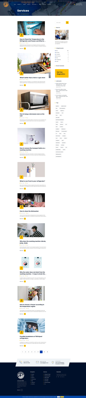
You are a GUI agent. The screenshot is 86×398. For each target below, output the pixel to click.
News (57, 57)
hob (66, 124)
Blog (40, 4)
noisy (64, 133)
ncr (56, 133)
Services (19, 4)
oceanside (63, 135)
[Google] (80, 1)
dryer (60, 115)
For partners (58, 54)
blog (56, 108)
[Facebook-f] (74, 1)
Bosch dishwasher (62, 108)
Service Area (34, 4)
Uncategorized (58, 59)
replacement (57, 142)
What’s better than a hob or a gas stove (32, 77)
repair (62, 140)
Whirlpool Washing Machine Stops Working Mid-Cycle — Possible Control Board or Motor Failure (61, 84)
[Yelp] (82, 1)
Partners (65, 138)
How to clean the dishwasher (29, 211)
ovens (61, 138)
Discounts (57, 52)
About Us (28, 4)
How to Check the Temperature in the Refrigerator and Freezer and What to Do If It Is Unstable (33, 40)
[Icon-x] (78, 1)
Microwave (57, 131)
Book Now (49, 4)
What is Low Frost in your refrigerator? (32, 181)
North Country (58, 135)
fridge (57, 124)
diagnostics (62, 110)
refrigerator (57, 140)
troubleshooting (58, 149)
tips (66, 147)
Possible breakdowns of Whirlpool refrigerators (31, 337)
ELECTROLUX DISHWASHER (59, 119)
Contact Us (44, 4)
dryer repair (57, 117)
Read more (33, 48)
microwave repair (64, 131)
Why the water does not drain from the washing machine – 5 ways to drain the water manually (32, 273)
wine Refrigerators (58, 156)
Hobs (56, 126)
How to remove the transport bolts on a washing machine (32, 149)
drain (56, 115)
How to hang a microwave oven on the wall (32, 115)
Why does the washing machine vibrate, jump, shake (33, 242)
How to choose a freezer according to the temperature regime (32, 305)
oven (56, 138)
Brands (24, 4)
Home (15, 4)
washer (64, 149)
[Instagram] (76, 1)
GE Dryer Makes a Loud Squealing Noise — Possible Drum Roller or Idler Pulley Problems (62, 96)
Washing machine (58, 154)
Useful (57, 61)
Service (57, 147)
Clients (57, 110)
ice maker (61, 126)
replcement (63, 142)
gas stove (61, 124)
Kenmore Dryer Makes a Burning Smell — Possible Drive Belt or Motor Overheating (61, 90)
